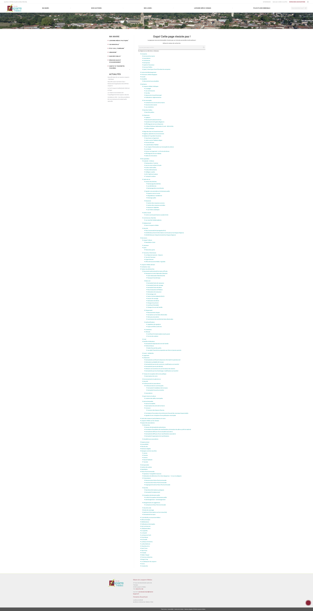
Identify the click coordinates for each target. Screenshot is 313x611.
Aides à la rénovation (151, 155)
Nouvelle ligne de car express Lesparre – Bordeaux (118, 78)
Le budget (148, 88)
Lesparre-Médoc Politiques (150, 86)
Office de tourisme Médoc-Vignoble (155, 261)
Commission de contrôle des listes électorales (160, 319)
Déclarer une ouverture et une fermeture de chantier (160, 368)
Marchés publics (149, 112)
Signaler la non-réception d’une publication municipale (160, 415)
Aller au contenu (9, 1)
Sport (144, 247)
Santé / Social (147, 212)
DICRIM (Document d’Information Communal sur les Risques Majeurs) (164, 232)
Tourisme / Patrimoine (149, 252)
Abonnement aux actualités (151, 81)
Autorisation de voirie (151, 376)
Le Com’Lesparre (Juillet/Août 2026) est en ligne (119, 89)
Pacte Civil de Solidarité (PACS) (155, 296)
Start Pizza (144, 548)
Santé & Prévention (148, 65)
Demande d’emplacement (152, 492)
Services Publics (147, 67)
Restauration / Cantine (151, 163)
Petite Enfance (149, 345)
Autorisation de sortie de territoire (155, 405)
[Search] (305, 8)
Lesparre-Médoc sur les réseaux (150, 420)
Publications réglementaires (153, 97)
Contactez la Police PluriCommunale (155, 505)
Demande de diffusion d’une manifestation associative (160, 434)
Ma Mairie (144, 84)
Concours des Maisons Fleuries (155, 410)
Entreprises (146, 62)
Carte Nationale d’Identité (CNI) (156, 275)
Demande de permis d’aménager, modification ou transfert (161, 371)
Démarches (146, 425)
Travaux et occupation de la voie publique (154, 374)
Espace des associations (148, 423)
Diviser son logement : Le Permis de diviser (157, 151)
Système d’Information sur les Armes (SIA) (155, 512)
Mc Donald (144, 539)
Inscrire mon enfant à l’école (153, 165)
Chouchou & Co (145, 546)
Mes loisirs (144, 238)
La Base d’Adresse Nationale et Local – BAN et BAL (159, 126)
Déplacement (147, 223)
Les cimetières (149, 107)
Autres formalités (150, 403)
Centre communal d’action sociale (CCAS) (156, 215)
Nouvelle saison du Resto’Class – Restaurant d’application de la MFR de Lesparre (118, 83)
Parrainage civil (151, 294)
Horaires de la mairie (151, 104)
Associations (146, 58)
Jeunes (145, 453)
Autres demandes (148, 401)
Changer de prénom (153, 303)
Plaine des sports (150, 249)
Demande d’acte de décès (154, 287)
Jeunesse (146, 245)
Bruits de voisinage (148, 510)
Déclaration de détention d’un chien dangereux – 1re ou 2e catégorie (162, 476)
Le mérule (148, 149)
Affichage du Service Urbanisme (154, 124)
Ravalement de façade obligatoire (154, 122)
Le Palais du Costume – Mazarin (154, 255)
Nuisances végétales (153, 207)
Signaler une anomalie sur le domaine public (157, 191)
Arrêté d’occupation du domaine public (156, 497)
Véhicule (147, 331)
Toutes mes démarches (147, 269)
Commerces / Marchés (149, 218)
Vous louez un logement (152, 138)
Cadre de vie (146, 179)
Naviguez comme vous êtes (149, 451)
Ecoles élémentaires (151, 169)
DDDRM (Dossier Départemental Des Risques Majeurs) (160, 235)
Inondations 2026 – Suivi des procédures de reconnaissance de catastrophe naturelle (119, 99)
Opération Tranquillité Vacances (152, 473)
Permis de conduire (152, 336)
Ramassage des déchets (154, 183)
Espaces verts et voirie (153, 193)
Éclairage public (151, 197)
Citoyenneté (148, 310)
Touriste (145, 462)
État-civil (147, 281)
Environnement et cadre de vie (152, 379)
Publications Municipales (148, 524)
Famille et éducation (149, 341)
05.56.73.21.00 (139, 589)
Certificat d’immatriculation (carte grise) (158, 334)
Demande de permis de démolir (154, 366)
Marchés (145, 487)
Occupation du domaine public (151, 495)
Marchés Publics (147, 110)
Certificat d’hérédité (153, 305)
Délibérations (145, 522)
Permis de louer (149, 142)
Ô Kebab (143, 552)
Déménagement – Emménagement (155, 499)
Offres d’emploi (145, 519)
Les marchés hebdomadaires (153, 220)
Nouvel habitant (147, 459)
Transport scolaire (150, 176)
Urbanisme (146, 115)
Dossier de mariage (152, 298)
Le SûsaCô (144, 533)
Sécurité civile (147, 508)
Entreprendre (145, 465)
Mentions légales (146, 448)
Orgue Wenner (149, 259)
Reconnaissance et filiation (155, 289)
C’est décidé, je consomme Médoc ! (151, 517)
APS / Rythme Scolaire (151, 174)
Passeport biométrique (153, 278)
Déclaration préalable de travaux (154, 362)
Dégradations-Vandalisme (154, 195)
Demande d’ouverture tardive (155, 390)
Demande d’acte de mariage (155, 285)
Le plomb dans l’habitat (151, 144)
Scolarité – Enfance (148, 161)
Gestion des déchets (151, 181)
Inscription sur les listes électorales (157, 314)
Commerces (146, 60)
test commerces (145, 526)
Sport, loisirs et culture (149, 396)
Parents (145, 455)
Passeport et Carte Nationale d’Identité (156, 273)
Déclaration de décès (153, 300)
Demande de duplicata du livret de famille (156, 343)
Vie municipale (147, 100)
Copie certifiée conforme (154, 326)
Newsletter (144, 469)
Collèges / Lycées (150, 172)
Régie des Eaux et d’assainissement (153, 131)
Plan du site (144, 446)
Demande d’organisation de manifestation (157, 436)
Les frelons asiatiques (153, 209)
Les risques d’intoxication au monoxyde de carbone (159, 147)
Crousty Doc (144, 566)
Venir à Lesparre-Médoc (152, 225)
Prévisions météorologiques (149, 74)
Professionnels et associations (151, 383)
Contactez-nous (145, 267)
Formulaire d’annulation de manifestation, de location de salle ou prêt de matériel (168, 429)
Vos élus (147, 93)
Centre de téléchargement (148, 72)
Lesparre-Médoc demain (148, 264)
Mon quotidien (145, 158)
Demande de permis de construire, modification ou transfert (162, 364)
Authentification (150, 322)
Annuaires (144, 54)
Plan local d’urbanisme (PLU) (153, 119)
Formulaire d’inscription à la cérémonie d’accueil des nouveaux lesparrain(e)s (166, 413)
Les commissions (150, 90)
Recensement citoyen (153, 312)
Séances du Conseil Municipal (153, 95)
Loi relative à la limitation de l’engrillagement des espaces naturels (118, 93)
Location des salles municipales (154, 398)
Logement (146, 355)
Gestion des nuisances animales (156, 205)
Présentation (147, 478)
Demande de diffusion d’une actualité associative (159, 431)
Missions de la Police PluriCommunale (155, 480)
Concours (148, 408)
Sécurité (145, 228)
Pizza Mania (144, 537)
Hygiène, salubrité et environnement (153, 133)
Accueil (143, 76)
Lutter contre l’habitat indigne (153, 140)
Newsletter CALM (150, 242)
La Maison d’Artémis (147, 541)
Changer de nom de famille (154, 307)
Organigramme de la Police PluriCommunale (157, 484)
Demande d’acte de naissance (155, 283)
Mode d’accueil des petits (154, 348)
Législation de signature (154, 324)
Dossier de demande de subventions (155, 427)
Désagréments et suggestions (151, 502)
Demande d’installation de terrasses (157, 388)
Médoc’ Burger (145, 555)
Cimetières (148, 329)
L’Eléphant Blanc (146, 528)
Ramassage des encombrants (155, 188)
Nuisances (148, 201)
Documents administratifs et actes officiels (155, 271)
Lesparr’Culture (147, 240)
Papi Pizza (144, 550)
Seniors (145, 457)
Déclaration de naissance (154, 292)
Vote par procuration (153, 317)
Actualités (144, 79)
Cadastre (147, 117)
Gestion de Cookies (179, 609)
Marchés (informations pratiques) (154, 490)
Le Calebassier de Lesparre (148, 561)
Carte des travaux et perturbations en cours (153, 418)
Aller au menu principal (20, 1)
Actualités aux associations (150, 439)
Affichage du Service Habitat (153, 153)
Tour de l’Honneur (150, 257)
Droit (144, 339)
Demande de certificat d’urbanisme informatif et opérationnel (162, 360)
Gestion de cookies (146, 467)
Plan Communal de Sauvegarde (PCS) (155, 230)
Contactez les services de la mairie (155, 102)
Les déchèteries (151, 186)
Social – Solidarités (148, 353)
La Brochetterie (145, 544)
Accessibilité (144, 444)
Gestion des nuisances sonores (156, 203)
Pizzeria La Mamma (146, 557)
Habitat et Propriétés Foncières (152, 136)
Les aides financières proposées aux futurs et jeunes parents (164, 350)
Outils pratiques (149, 128)
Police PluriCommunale (147, 471)
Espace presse (145, 442)
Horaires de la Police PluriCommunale (156, 482)
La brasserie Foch (146, 535)
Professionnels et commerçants (154, 385)
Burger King (144, 559)
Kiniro (143, 563)
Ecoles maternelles (150, 167)
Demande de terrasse (149, 514)
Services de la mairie (149, 56)
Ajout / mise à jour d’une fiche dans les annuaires (156, 69)
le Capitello (144, 530)
